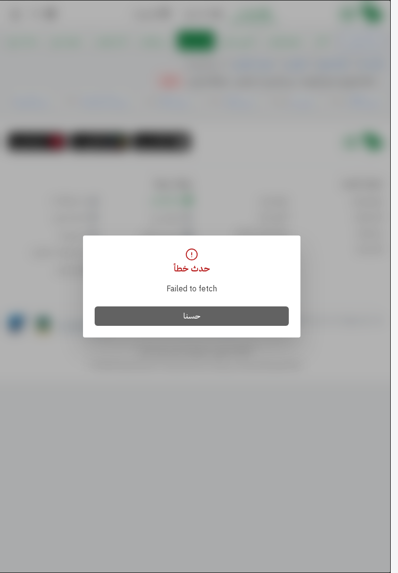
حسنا (191, 316)
